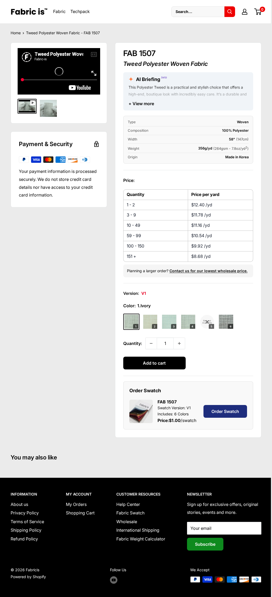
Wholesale (126, 521)
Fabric (59, 11)
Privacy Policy (25, 512)
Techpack (80, 11)
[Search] (229, 11)
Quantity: (132, 343)
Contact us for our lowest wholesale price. (208, 270)
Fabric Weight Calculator (140, 538)
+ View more (141, 103)
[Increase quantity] (179, 343)
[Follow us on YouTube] (113, 580)
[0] (258, 11)
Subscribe (205, 544)
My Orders (76, 504)
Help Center (128, 504)
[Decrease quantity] (151, 343)
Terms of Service (27, 521)
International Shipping (137, 530)
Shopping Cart (80, 512)
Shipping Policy (26, 530)
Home (16, 33)
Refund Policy (24, 538)
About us (19, 504)
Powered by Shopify (28, 576)
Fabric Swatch (130, 512)
